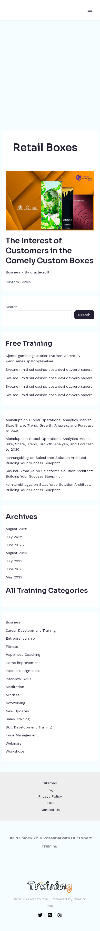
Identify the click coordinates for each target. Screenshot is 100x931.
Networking (15, 703)
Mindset (12, 695)
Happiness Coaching (23, 654)
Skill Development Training (29, 727)
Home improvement (23, 663)
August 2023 (16, 553)
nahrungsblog (17, 458)
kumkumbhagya (19, 484)
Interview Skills (18, 679)
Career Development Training (31, 630)
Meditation (15, 687)
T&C (50, 803)
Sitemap (50, 783)
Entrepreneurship (20, 638)
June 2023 (15, 569)
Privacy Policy (50, 796)
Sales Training (17, 719)
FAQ (50, 790)
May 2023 (14, 577)
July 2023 (14, 561)
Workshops (15, 751)
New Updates (17, 711)
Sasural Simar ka (20, 471)
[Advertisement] (50, 73)
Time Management (22, 735)
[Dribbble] (59, 915)
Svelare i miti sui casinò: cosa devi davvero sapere (49, 369)
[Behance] (50, 915)
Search (11, 307)
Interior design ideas (23, 671)
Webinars (13, 743)
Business (13, 622)
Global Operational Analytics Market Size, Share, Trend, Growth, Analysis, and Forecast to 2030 (49, 425)
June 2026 (15, 545)
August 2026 (16, 529)
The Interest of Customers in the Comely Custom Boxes (50, 251)
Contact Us (50, 810)
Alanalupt (14, 420)
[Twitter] (40, 915)
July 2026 (14, 537)
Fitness (12, 646)
